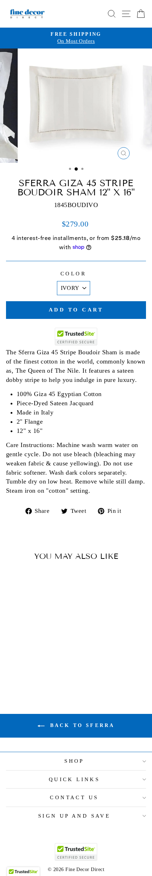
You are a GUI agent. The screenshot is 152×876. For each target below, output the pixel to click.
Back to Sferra (81, 725)
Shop (74, 761)
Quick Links (74, 779)
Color (73, 273)
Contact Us (74, 797)
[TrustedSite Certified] (76, 336)
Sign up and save (74, 816)
